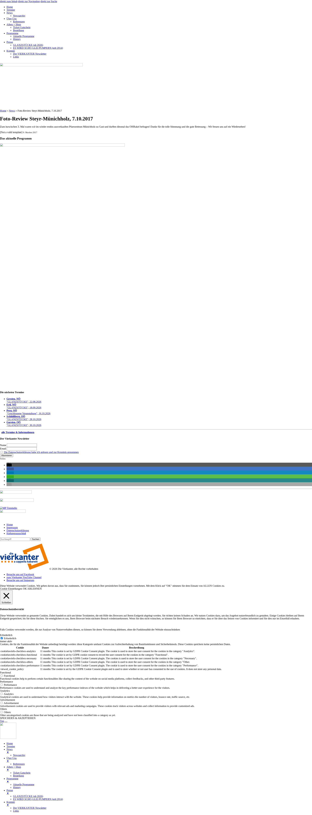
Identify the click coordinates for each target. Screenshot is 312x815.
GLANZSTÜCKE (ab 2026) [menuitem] (28, 796)
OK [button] (25, 588)
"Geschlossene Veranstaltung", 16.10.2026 (28, 412)
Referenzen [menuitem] (19, 764)
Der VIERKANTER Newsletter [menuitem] (29, 808)
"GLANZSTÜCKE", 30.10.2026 (23, 424)
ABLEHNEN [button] (34, 588)
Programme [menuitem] (12, 780)
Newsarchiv (19, 15)
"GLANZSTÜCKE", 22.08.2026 (23, 400)
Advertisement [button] (7, 699)
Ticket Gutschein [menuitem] (21, 772)
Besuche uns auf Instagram (20, 580)
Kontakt (10, 50)
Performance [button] (6, 681)
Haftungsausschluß (16, 533)
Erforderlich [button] (6, 635)
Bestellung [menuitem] (18, 775)
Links (16, 56)
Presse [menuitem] (9, 792)
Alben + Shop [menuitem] (13, 768)
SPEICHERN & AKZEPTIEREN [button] (18, 718)
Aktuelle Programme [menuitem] (23, 784)
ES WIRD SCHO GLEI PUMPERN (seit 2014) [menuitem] (38, 799)
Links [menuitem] (16, 810)
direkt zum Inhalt (8, 1)
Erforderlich (10, 638)
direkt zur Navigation (29, 1)
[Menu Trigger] (6, 721)
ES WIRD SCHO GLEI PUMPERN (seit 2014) (38, 48)
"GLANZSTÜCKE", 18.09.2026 (23, 406)
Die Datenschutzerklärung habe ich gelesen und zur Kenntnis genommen (41, 452)
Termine (10, 9)
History (17, 39)
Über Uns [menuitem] (11, 759)
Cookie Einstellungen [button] (11, 588)
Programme (12, 33)
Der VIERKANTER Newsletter (29, 53)
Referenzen (19, 21)
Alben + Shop (13, 24)
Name (3, 445)
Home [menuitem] (9, 743)
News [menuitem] (9, 751)
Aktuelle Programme (23, 36)
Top (2, 721)
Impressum (12, 527)
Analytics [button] (5, 690)
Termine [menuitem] (10, 746)
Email (3, 448)
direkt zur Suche (48, 1)
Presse (9, 42)
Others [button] (3, 709)
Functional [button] (5, 672)
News (9, 12)
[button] (9, 465)
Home (9, 7)
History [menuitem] (17, 787)
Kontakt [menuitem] (10, 803)
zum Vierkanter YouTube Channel (23, 577)
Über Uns (11, 18)
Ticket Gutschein (21, 27)
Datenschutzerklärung (17, 530)
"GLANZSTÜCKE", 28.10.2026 (23, 418)
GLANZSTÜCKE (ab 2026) (28, 45)
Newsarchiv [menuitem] (19, 755)
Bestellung (18, 30)
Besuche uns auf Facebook (20, 574)
